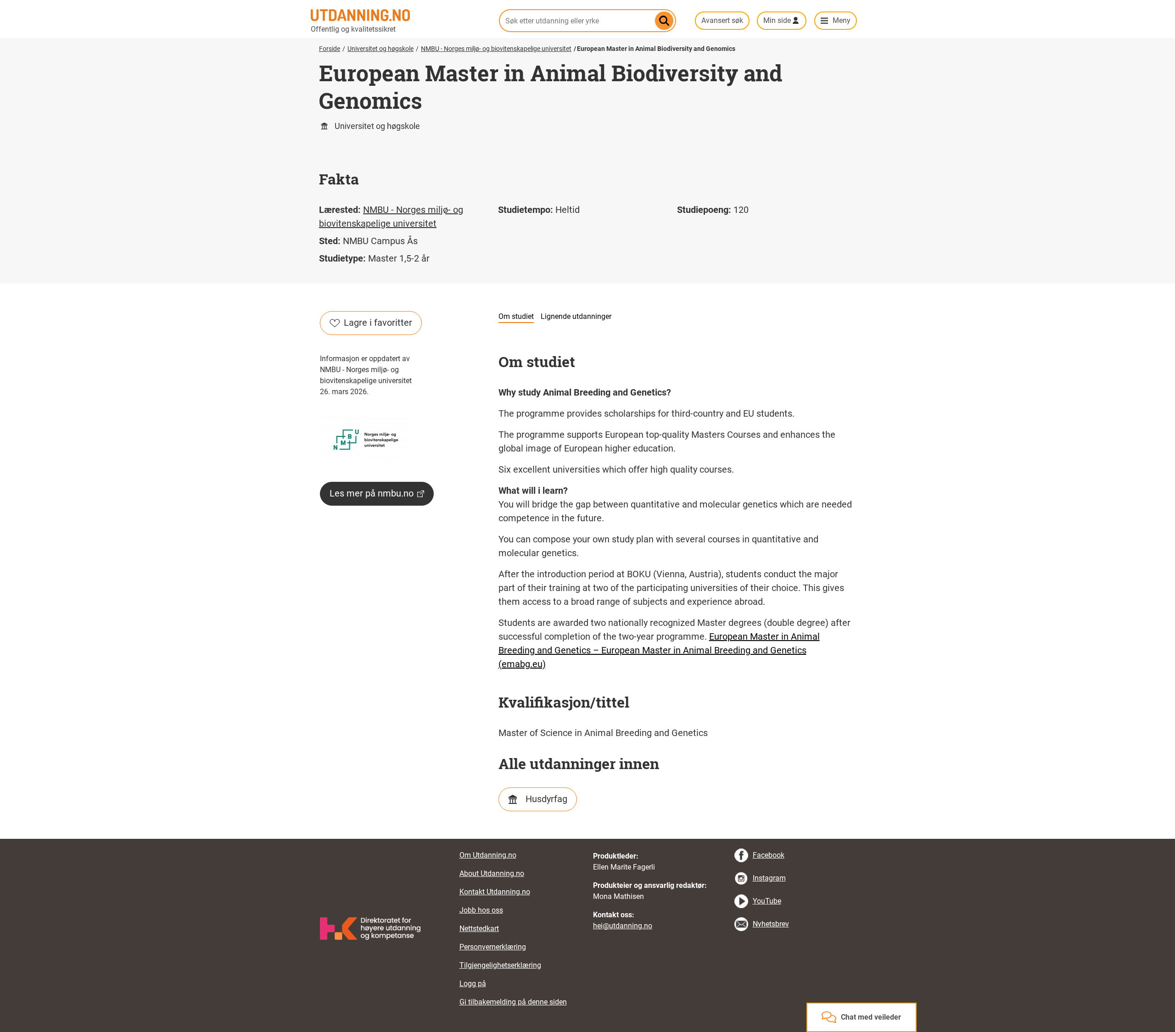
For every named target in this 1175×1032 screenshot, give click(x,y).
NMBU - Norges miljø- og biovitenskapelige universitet (496, 48)
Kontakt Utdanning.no (494, 891)
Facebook (768, 855)
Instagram (769, 878)
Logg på (472, 983)
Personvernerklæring (492, 947)
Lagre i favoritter (378, 322)
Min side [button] (777, 20)
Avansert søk (722, 20)
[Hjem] (399, 15)
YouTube (767, 901)
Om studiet (516, 316)
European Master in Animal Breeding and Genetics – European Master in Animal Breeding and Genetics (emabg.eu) (659, 650)
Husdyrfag (546, 798)
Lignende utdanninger (576, 316)
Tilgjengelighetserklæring (500, 965)
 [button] (587, 839)
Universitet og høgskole (380, 48)
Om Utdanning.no (487, 855)
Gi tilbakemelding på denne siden (513, 1002)
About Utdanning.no (491, 873)
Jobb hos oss (481, 910)
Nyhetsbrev (771, 924)
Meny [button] (841, 20)
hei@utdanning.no (622, 925)
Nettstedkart (479, 928)
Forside (329, 48)
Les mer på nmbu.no (372, 493)
